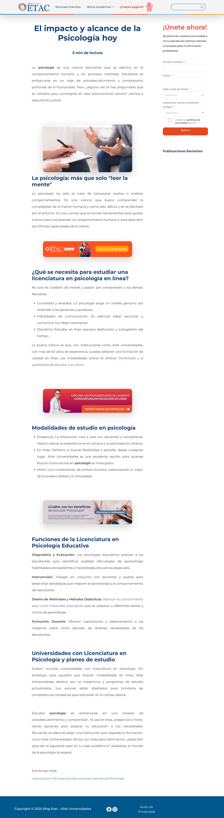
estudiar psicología (78, 778)
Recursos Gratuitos (68, 7)
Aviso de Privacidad (146, 809)
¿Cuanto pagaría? (132, 7)
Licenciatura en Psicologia (49, 778)
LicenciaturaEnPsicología (108, 778)
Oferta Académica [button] (99, 7)
